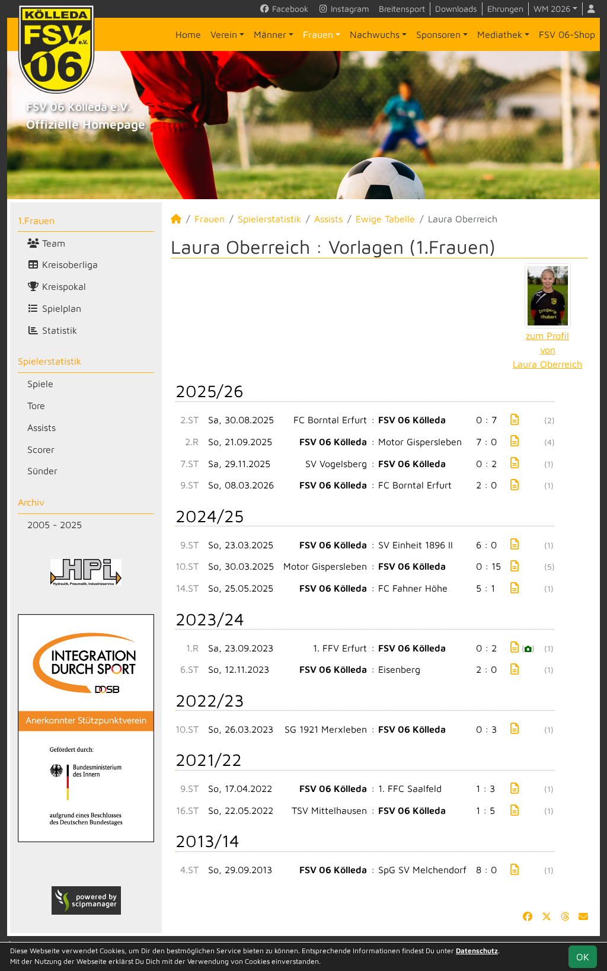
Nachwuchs (375, 34)
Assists (41, 427)
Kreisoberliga (68, 264)
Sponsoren (438, 34)
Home (188, 34)
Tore (36, 405)
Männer (270, 34)
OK (582, 956)
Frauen (318, 34)
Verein (223, 34)
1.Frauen (36, 220)
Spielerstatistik (49, 361)
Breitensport (402, 9)
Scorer (41, 449)
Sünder (42, 470)
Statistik (58, 330)
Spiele (40, 383)
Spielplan (60, 308)
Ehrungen (505, 9)
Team (52, 243)
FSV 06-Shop (567, 34)
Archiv (31, 502)
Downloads (456, 9)
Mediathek (499, 34)
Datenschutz (477, 950)
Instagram (348, 9)
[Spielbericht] (514, 419)
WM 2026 (551, 9)
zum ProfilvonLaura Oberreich (547, 349)
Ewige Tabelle (385, 218)
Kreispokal (62, 286)
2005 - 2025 (54, 524)
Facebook (289, 9)
